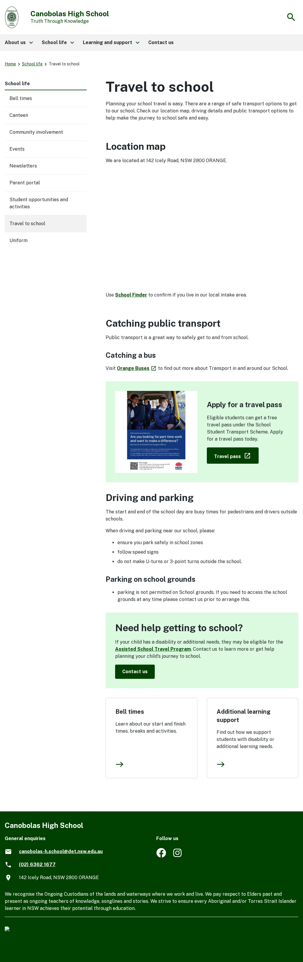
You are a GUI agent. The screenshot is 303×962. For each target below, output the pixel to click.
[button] (18, 42)
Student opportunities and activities (38, 203)
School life (32, 64)
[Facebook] (161, 856)
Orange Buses (137, 368)
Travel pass (236, 455)
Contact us (135, 671)
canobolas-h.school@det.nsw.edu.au (61, 851)
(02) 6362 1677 (37, 864)
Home (10, 64)
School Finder (131, 295)
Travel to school (27, 223)
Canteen (18, 115)
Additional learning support (243, 715)
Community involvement (36, 132)
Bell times (129, 711)
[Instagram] (178, 856)
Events (17, 149)
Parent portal (24, 183)
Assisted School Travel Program (153, 649)
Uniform (18, 240)
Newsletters (23, 166)
